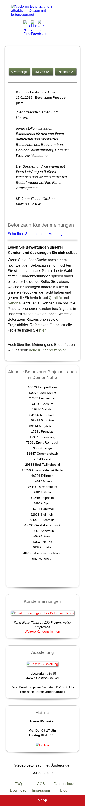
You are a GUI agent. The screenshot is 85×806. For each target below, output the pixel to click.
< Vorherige (19, 72)
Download (18, 790)
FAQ (18, 784)
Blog (64, 790)
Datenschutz (64, 784)
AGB (41, 784)
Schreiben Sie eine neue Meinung (35, 234)
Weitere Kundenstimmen (42, 631)
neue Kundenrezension (48, 350)
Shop (42, 800)
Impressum (41, 790)
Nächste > (65, 72)
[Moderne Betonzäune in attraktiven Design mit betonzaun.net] (36, 11)
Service (14, 303)
